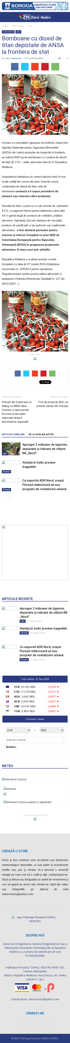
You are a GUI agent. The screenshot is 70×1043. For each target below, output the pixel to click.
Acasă (5, 25)
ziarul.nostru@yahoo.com (44, 999)
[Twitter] (45, 1024)
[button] (65, 17)
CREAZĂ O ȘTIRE (15, 851)
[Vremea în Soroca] (14, 779)
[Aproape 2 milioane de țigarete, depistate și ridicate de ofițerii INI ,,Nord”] (11, 448)
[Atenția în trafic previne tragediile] (11, 466)
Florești (6, 471)
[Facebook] (25, 1024)
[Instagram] (35, 1024)
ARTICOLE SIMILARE (13, 434)
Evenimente (18, 25)
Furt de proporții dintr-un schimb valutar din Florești (52, 404)
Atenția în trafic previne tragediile (43, 628)
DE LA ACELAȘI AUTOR (41, 434)
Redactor (16, 58)
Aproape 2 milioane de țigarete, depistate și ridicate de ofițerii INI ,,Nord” (45, 449)
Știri (31, 25)
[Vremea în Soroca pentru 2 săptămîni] (27, 801)
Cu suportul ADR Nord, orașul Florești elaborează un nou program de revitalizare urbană (44, 485)
